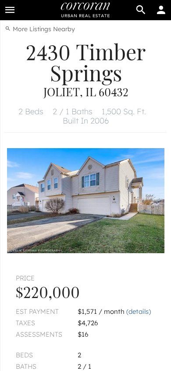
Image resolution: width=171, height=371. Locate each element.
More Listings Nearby (43, 29)
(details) (138, 311)
